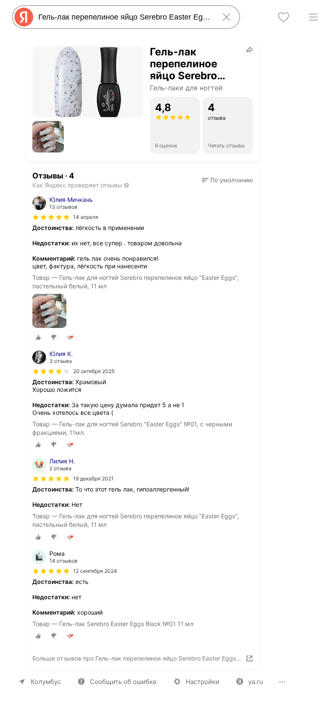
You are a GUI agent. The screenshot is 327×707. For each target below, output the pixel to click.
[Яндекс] (23, 17)
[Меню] (313, 17)
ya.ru (255, 682)
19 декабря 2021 (93, 478)
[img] (51, 217)
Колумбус (46, 682)
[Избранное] (283, 17)
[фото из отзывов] (49, 311)
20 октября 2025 (94, 371)
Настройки (202, 682)
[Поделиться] (249, 49)
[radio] (38, 337)
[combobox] (124, 17)
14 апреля (85, 217)
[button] (48, 136)
